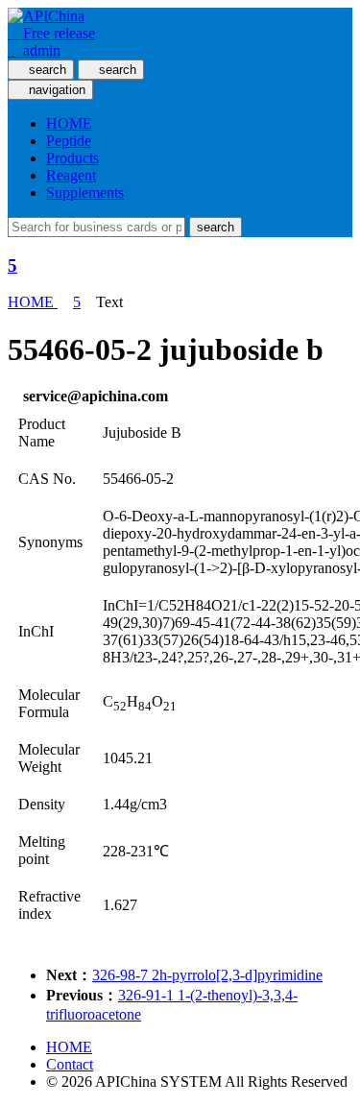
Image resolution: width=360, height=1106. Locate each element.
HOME (69, 123)
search (215, 227)
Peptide (68, 140)
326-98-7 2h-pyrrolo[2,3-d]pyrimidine (207, 975)
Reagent (71, 175)
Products (72, 158)
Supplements (85, 192)
